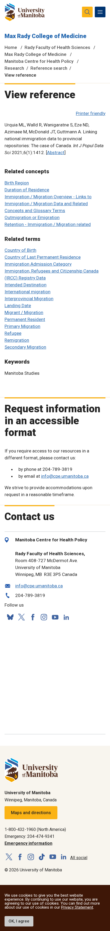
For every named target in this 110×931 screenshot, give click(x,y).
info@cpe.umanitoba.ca (65, 476)
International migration (27, 291)
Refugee (13, 333)
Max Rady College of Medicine (46, 36)
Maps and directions (31, 812)
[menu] (100, 12)
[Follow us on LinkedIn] (66, 616)
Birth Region (17, 183)
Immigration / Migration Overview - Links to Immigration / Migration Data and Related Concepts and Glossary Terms (48, 203)
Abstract (55, 152)
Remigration (17, 340)
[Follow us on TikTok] (41, 857)
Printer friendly (90, 113)
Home (11, 47)
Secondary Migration (25, 347)
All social (78, 857)
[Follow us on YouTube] (55, 616)
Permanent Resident (25, 319)
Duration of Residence (27, 189)
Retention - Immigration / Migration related (48, 224)
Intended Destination (25, 284)
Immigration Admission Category (38, 264)
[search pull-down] (87, 12)
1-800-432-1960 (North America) (35, 829)
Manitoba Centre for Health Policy (39, 61)
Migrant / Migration (24, 312)
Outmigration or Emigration (32, 217)
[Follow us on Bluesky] (10, 617)
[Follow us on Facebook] (32, 617)
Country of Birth (20, 250)
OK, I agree (19, 921)
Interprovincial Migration (29, 298)
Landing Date (18, 305)
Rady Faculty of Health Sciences (57, 47)
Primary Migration (22, 326)
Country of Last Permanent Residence (43, 257)
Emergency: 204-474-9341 (29, 836)
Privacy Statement (77, 907)
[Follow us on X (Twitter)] (21, 617)
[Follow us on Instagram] (43, 617)
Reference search (48, 68)
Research (14, 68)
